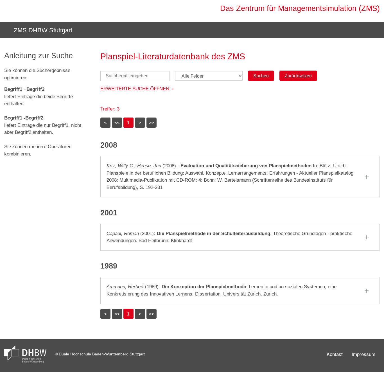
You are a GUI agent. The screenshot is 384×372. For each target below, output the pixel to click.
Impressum (363, 354)
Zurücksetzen (298, 75)
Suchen (261, 75)
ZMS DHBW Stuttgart (42, 30)
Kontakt (335, 354)
